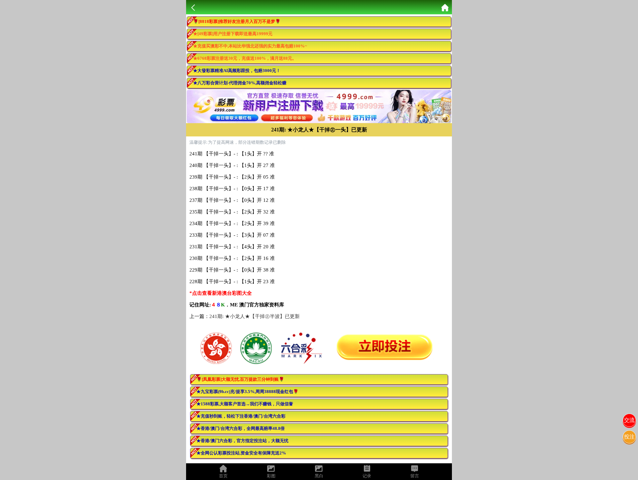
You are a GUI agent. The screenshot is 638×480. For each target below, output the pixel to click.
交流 (629, 420)
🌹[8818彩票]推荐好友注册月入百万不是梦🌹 (236, 21)
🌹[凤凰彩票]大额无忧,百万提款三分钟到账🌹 (240, 379)
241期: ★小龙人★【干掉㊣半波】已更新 (254, 316)
